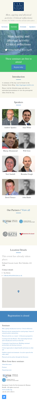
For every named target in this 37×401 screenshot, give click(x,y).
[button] (18, 291)
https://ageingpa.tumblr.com (25, 85)
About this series (7, 364)
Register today (18, 67)
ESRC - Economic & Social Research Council (18, 6)
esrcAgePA (27, 49)
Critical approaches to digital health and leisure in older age (18, 349)
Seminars (4, 27)
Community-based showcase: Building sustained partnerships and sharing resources (16, 344)
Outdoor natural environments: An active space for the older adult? (17, 353)
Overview (14, 27)
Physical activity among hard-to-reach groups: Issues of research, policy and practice (18, 332)
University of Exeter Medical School (10, 376)
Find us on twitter (4, 397)
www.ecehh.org (7, 389)
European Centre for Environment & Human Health (10, 380)
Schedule (23, 27)
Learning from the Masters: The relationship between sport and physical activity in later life (17, 339)
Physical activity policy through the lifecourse (15, 357)
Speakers (32, 27)
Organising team (7, 370)
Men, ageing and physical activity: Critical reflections (17, 328)
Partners (4, 367)
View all (26, 210)
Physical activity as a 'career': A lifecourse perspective (17, 336)
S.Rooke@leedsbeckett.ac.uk (13, 275)
